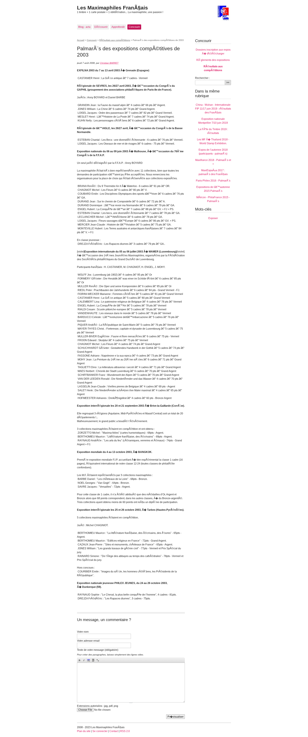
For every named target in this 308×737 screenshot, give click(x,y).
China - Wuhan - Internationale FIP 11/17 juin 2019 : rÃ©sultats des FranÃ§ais (213, 108)
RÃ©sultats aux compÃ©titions (114, 40)
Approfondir (118, 27)
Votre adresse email (88, 640)
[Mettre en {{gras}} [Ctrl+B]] (79, 660)
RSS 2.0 (125, 731)
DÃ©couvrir (101, 27)
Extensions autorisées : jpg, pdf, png (97, 706)
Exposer (213, 218)
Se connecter (99, 731)
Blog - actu (84, 27)
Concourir (134, 27)
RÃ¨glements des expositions (213, 60)
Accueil (80, 40)
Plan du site (83, 731)
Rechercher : (202, 78)
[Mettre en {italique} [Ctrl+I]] (84, 660)
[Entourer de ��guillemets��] (97, 660)
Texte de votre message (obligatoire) (97, 650)
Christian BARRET (109, 63)
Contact (113, 731)
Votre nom (83, 631)
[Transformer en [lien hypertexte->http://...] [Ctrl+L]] (88, 660)
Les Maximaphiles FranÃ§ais (112, 8)
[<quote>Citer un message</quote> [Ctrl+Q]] (93, 660)
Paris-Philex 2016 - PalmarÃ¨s (213, 180)
